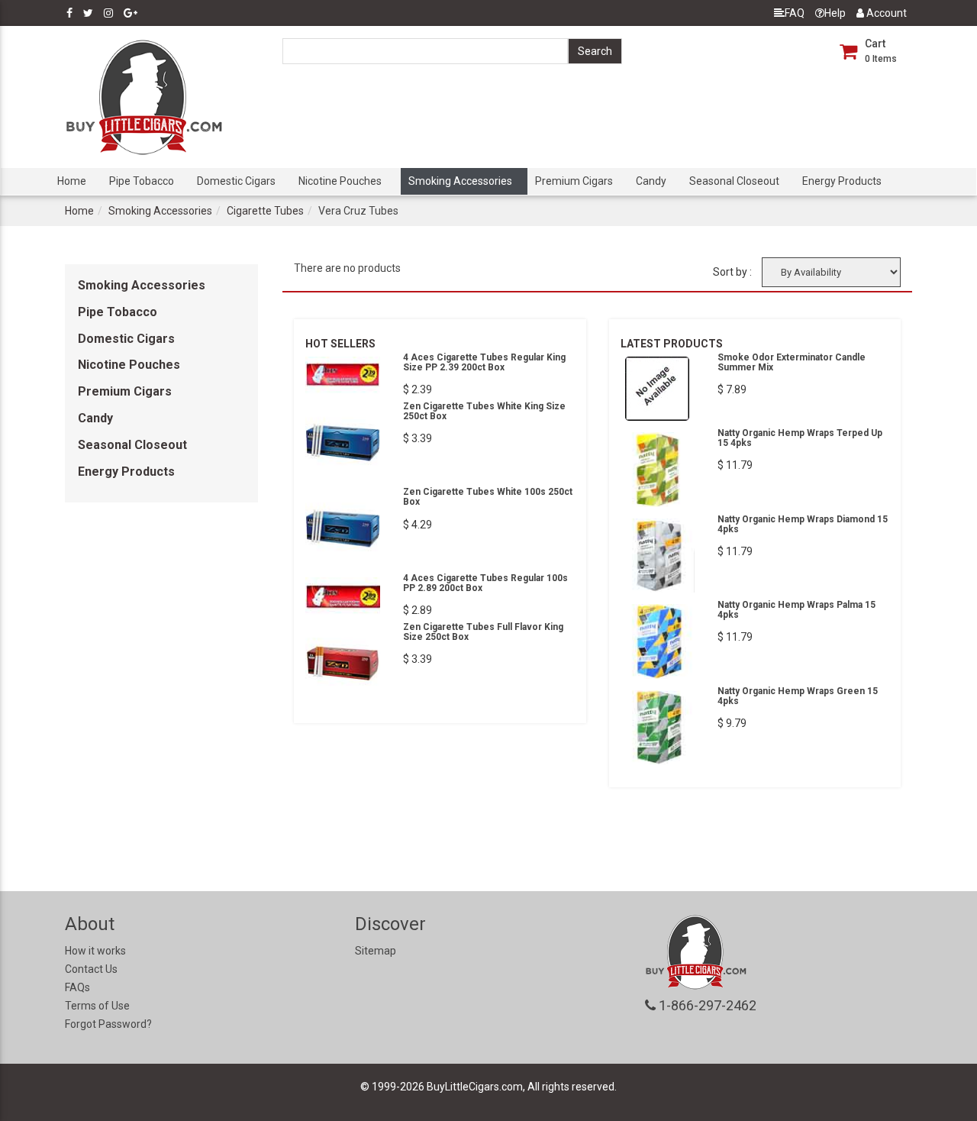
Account (885, 13)
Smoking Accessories (460, 181)
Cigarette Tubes (265, 211)
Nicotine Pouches (340, 181)
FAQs (77, 987)
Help (835, 13)
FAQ (794, 13)
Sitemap (375, 951)
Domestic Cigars (236, 181)
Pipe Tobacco (141, 181)
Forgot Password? (108, 1024)
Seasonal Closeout (734, 181)
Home (71, 181)
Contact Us (91, 969)
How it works (95, 951)
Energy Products (842, 181)
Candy (651, 181)
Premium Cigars (574, 181)
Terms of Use (97, 1006)
